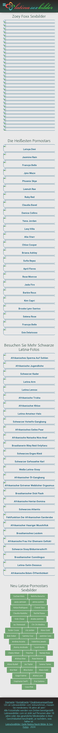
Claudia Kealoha (20, 613)
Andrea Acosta (18, 642)
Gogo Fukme (20, 676)
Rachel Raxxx (39, 613)
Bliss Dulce (28, 670)
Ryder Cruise (13, 630)
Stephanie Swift (21, 681)
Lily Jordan (29, 630)
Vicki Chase (19, 619)
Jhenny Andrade (21, 647)
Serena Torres (45, 664)
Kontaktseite (22, 702)
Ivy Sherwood (19, 625)
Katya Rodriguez (20, 608)
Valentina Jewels (39, 642)
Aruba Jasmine (37, 619)
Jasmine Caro (45, 636)
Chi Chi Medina (38, 625)
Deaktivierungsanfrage (41, 702)
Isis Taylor (28, 664)
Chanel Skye (39, 608)
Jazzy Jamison (20, 602)
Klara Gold (45, 630)
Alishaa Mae (20, 659)
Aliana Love (38, 676)
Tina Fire (29, 653)
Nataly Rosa (45, 653)
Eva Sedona (39, 681)
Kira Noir (13, 670)
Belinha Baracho (38, 596)
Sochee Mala (18, 596)
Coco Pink (29, 687)
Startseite (10, 702)
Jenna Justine (38, 602)
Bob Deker (11, 636)
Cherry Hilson (13, 653)
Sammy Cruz (27, 636)
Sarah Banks (39, 647)
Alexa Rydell (12, 664)
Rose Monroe (37, 659)
